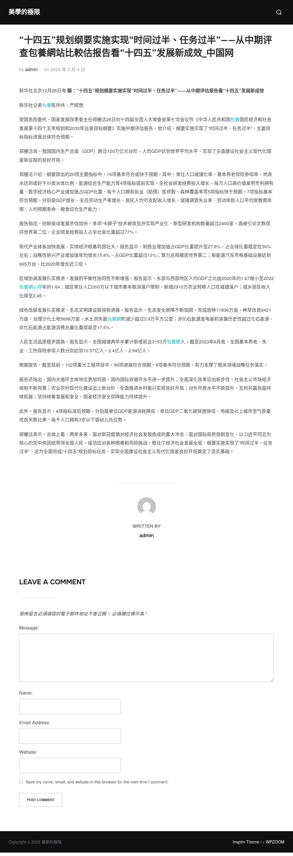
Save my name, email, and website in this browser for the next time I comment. (97, 782)
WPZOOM (275, 842)
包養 (46, 105)
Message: (29, 627)
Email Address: (34, 722)
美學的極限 (24, 12)
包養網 (114, 318)
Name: (26, 692)
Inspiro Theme (246, 842)
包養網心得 (30, 286)
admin (31, 69)
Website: (28, 752)
